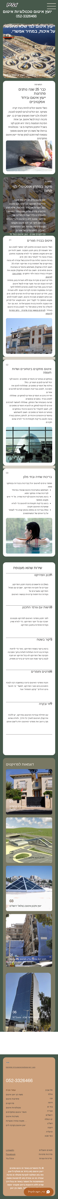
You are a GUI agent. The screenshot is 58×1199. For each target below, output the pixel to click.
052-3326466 (19, 1080)
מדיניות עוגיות (45, 1158)
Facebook (10, 1154)
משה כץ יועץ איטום (14, 1094)
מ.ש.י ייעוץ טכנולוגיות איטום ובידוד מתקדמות (20, 1067)
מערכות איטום (12, 1116)
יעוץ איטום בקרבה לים (16, 1125)
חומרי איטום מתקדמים (16, 1112)
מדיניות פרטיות (45, 1154)
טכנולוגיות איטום (13, 1107)
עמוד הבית (11, 1090)
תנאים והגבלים (45, 1150)
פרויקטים (10, 1103)
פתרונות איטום (12, 1098)
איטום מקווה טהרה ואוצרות (16, 1120)
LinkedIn (10, 1150)
